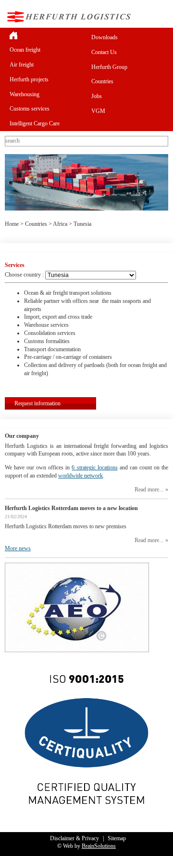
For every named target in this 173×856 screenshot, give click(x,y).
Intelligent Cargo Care (35, 123)
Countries (102, 81)
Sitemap (117, 838)
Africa (60, 224)
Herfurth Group (109, 67)
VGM (98, 111)
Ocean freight (25, 49)
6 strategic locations (94, 467)
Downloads (104, 37)
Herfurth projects (29, 79)
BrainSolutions (99, 846)
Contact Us (104, 52)
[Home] (45, 35)
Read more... (149, 489)
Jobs (96, 96)
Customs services (29, 108)
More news (18, 548)
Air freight (22, 64)
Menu (160, 16)
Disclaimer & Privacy (74, 838)
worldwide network (80, 475)
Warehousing (24, 94)
